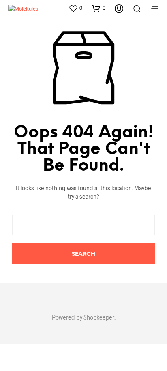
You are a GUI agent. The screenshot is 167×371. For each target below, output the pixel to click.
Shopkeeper (99, 317)
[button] (75, 8)
